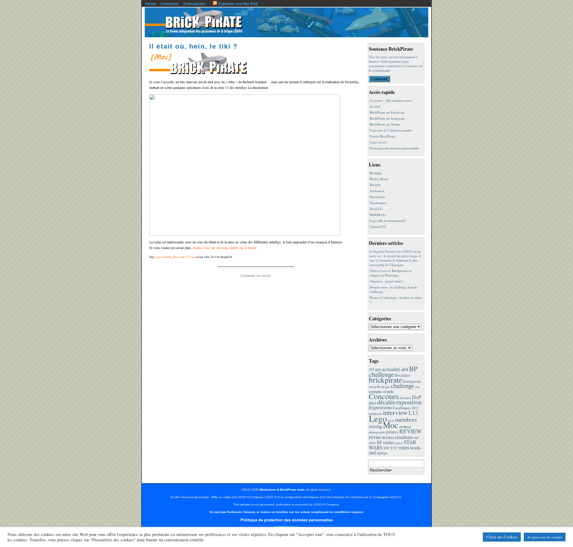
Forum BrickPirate (382, 136)
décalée (386, 402)
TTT (393, 448)
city (417, 386)
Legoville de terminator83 (388, 220)
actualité (391, 369)
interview (395, 412)
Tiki (192, 257)
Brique (385, 387)
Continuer (379, 79)
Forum (150, 4)
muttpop (405, 426)
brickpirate (385, 380)
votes (403, 447)
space (399, 443)
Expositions (380, 407)
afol (404, 369)
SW (386, 448)
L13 (413, 412)
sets (372, 442)
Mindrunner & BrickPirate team (282, 489)
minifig (167, 257)
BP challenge (393, 371)
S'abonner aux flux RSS (237, 4)
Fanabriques (378, 202)
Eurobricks (377, 196)
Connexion (170, 4)
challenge (402, 385)
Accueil (375, 106)
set (416, 437)
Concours (384, 396)
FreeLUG (376, 208)
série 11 (184, 257)
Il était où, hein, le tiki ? (193, 46)
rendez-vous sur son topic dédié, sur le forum (224, 247)
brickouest (377, 190)
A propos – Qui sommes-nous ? (391, 100)
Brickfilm (402, 375)
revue (375, 437)
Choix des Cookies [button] (501, 537)
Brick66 (375, 185)
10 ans (375, 369)
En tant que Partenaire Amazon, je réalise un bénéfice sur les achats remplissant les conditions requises (286, 512)
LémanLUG (378, 226)
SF (379, 442)
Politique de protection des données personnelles (287, 520)
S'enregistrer (194, 4)
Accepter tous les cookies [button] (544, 537)
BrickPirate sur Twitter (385, 124)
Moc (175, 257)
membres (406, 419)
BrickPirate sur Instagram (387, 118)
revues (388, 437)
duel (372, 403)
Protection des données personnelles (394, 148)
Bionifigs (376, 173)
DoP (416, 397)
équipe (382, 452)
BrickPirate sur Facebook (387, 112)
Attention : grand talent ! (387, 281)
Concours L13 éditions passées (391, 130)
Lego (159, 257)
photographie (377, 432)
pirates (392, 432)
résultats (404, 437)
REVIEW (410, 431)
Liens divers (378, 142)
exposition (408, 402)
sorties (389, 442)
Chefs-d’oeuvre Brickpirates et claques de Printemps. (391, 272)
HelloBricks (378, 214)
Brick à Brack (379, 179)
